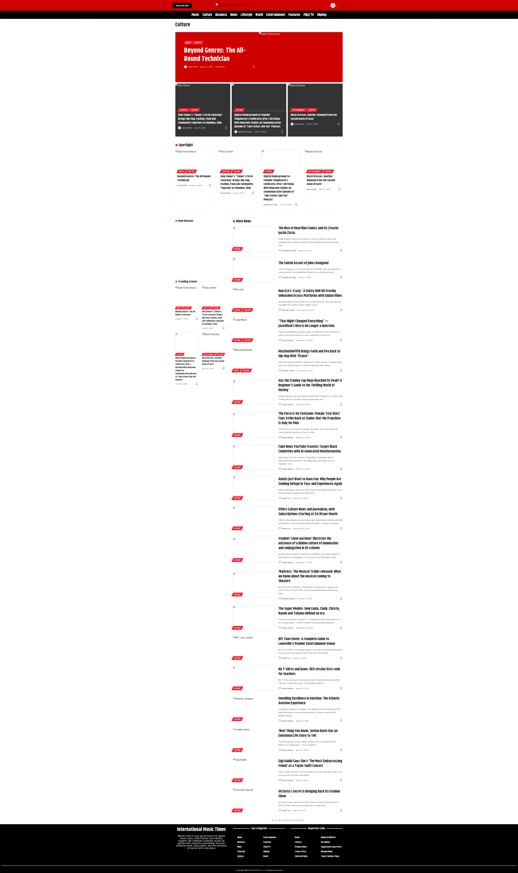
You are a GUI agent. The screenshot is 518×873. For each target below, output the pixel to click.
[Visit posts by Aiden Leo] (279, 498)
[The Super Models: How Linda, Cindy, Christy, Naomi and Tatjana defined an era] (253, 617)
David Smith (193, 67)
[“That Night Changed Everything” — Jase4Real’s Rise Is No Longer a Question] (253, 330)
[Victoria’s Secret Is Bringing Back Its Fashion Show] (253, 800)
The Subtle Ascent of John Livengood (303, 263)
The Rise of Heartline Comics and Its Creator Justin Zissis (308, 230)
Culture (198, 42)
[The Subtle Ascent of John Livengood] (253, 269)
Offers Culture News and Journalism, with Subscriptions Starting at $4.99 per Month (307, 512)
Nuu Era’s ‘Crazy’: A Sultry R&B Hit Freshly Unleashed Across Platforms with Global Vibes (310, 293)
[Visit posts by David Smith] (185, 66)
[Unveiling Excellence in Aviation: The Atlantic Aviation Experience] (253, 709)
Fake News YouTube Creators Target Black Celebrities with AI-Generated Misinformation (309, 449)
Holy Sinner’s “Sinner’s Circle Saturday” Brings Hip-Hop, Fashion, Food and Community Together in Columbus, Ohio (200, 119)
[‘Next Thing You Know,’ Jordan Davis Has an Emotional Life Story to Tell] (253, 740)
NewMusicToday (245, 132)
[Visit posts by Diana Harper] (279, 340)
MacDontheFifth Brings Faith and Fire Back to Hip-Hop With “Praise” (309, 354)
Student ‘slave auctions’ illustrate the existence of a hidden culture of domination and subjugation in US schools (308, 543)
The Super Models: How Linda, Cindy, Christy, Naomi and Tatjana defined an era (309, 611)
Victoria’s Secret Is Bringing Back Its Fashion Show (309, 794)
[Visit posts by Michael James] (279, 310)
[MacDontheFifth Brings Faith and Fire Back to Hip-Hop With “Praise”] (253, 360)
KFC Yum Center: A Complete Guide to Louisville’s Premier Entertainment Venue (306, 641)
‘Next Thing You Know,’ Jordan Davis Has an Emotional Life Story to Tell (308, 733)
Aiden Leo (286, 498)
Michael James (288, 310)
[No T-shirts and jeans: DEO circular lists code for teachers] (253, 678)
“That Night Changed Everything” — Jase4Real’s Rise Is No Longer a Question (306, 323)
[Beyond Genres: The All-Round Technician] (301, 57)
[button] (342, 5)
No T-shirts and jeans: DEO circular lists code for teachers (309, 671)
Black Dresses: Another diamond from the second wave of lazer (314, 117)
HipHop (237, 310)
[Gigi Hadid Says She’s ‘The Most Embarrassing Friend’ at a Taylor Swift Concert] (253, 770)
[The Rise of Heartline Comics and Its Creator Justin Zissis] (253, 239)
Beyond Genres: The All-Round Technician (214, 54)
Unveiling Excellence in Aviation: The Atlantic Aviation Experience (309, 701)
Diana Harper (287, 340)
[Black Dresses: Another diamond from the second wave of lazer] (315, 97)
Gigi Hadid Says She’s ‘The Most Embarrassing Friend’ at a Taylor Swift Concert (310, 763)
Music (188, 42)
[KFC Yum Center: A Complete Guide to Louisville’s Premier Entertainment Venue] (253, 648)
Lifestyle (183, 110)
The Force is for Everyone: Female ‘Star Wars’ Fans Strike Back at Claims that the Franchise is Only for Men (309, 418)
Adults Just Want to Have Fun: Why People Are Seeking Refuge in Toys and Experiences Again (310, 481)
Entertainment (298, 110)
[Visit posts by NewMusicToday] (235, 131)
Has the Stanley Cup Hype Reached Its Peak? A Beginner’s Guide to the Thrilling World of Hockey (310, 385)
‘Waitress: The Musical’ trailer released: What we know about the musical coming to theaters (309, 576)
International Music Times (201, 829)
